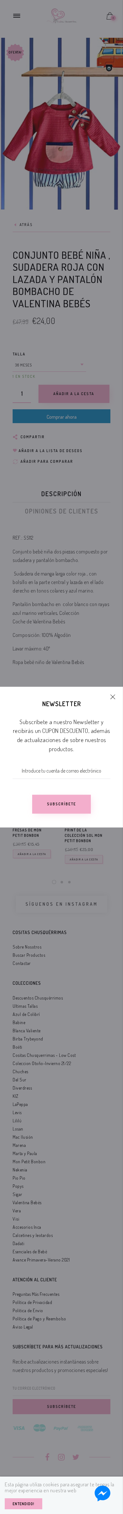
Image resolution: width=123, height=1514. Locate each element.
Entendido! (23, 1503)
